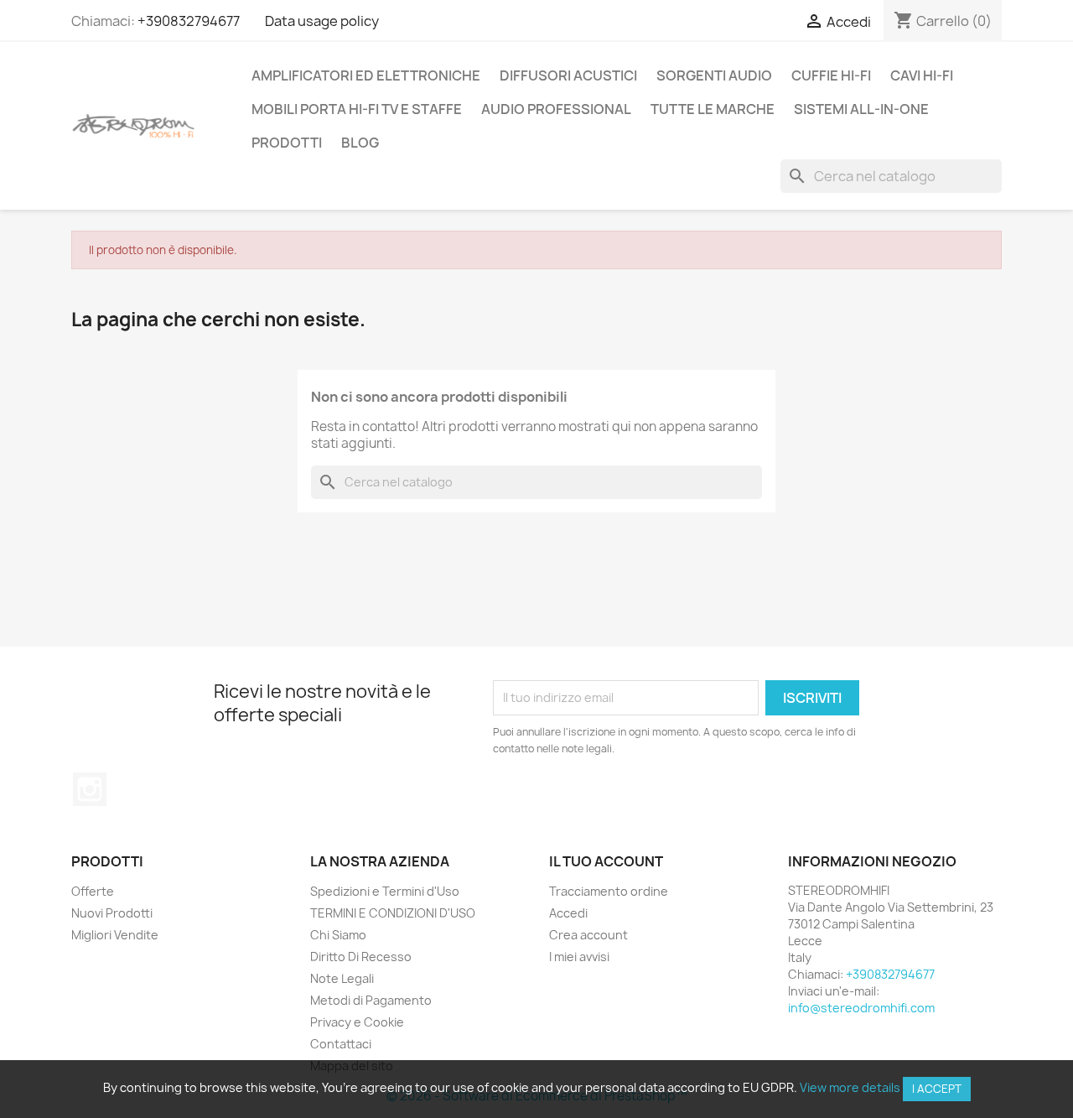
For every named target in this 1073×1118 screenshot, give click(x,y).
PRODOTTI (286, 142)
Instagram (89, 789)
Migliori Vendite (114, 935)
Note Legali (342, 978)
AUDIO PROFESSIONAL (556, 109)
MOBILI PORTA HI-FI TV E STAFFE (356, 109)
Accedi (568, 913)
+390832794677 (188, 21)
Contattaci (340, 1044)
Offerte (92, 891)
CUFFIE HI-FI (831, 75)
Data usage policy (322, 21)
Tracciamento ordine (608, 891)
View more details (850, 1087)
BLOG (360, 142)
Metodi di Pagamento (371, 1000)
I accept (937, 1088)
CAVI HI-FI (921, 75)
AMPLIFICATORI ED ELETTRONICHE (365, 75)
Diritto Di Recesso (361, 957)
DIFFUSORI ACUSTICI (568, 75)
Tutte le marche (713, 109)
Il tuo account (606, 861)
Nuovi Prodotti (112, 913)
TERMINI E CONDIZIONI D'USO (392, 913)
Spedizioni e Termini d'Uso (384, 891)
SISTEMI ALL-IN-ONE (861, 109)
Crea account (588, 935)
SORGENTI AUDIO (714, 75)
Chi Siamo (338, 935)
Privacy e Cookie (357, 1022)
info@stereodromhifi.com (861, 1008)
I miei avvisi (579, 957)
